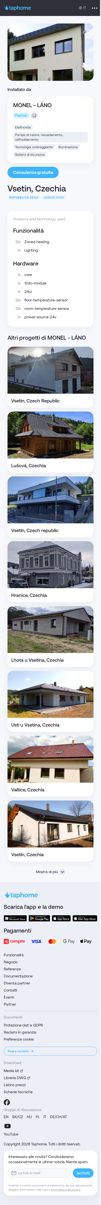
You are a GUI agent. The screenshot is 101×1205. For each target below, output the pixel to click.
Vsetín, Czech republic (34, 530)
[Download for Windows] (15, 918)
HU (29, 1117)
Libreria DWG (15, 1078)
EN (6, 1117)
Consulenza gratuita (33, 172)
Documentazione (18, 976)
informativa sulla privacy (65, 1189)
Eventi (9, 997)
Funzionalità (14, 955)
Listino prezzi (15, 1085)
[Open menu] (94, 8)
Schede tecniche (18, 1092)
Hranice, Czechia (29, 595)
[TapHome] (18, 8)
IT (44, 1117)
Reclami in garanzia (20, 1032)
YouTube (11, 1134)
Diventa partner (17, 983)
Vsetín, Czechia (27, 854)
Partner (10, 1004)
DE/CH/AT (58, 1117)
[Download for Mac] (85, 918)
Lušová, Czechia (28, 465)
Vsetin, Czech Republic (35, 401)
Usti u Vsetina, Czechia (35, 725)
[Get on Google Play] (39, 918)
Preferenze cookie (19, 1039)
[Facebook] (7, 1102)
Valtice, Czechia (27, 790)
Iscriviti (83, 1172)
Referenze (12, 969)
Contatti (10, 990)
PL (38, 1117)
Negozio (11, 962)
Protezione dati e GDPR (23, 1025)
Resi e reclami (18, 1051)
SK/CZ (17, 1117)
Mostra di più (47, 872)
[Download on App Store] (61, 918)
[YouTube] (7, 1126)
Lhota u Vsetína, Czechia (37, 660)
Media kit (11, 1071)
